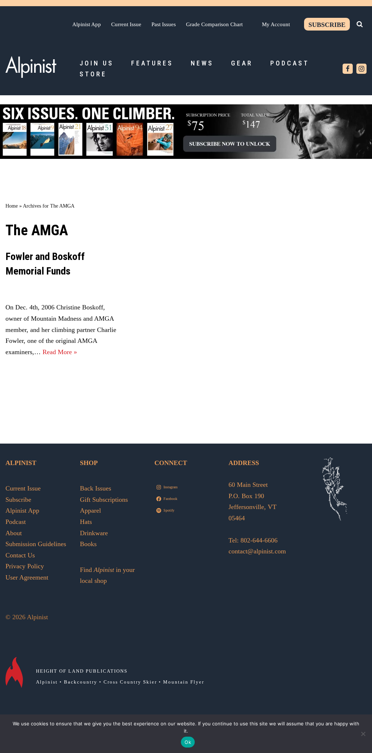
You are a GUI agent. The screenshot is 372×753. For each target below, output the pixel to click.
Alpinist (47, 682)
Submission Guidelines (35, 544)
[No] (363, 733)
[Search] (359, 24)
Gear (242, 63)
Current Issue (126, 24)
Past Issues (163, 24)
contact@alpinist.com (257, 551)
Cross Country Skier (130, 682)
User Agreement (26, 577)
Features (152, 63)
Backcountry (80, 682)
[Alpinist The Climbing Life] (30, 67)
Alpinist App (86, 24)
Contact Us (20, 555)
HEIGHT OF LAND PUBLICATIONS (82, 671)
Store (93, 74)
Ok (188, 742)
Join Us (97, 63)
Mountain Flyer (183, 682)
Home (11, 206)
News (202, 63)
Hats (86, 521)
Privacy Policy (24, 566)
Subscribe (326, 24)
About (13, 533)
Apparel (90, 510)
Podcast (289, 63)
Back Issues (95, 488)
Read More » (60, 352)
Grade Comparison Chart (214, 24)
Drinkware (94, 533)
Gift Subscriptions (104, 499)
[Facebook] (348, 69)
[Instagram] (361, 69)
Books (88, 544)
